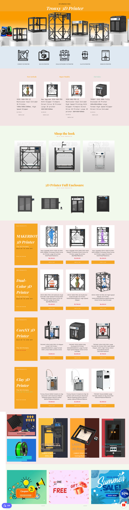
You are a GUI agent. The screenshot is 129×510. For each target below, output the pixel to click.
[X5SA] (64, 156)
